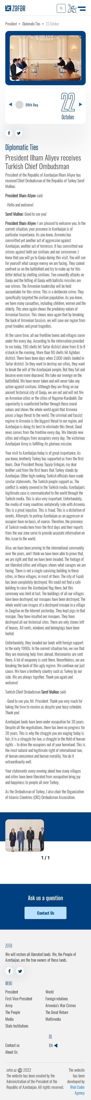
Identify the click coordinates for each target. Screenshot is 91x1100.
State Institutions (16, 1026)
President (11, 23)
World (49, 992)
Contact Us (45, 913)
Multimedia (53, 1019)
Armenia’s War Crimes (61, 1005)
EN (51, 1045)
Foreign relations (57, 998)
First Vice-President (18, 998)
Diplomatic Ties (31, 23)
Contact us (12, 1045)
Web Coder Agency (77, 1090)
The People (12, 1012)
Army (9, 1005)
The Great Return (57, 1012)
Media (9, 1019)
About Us (11, 1052)
